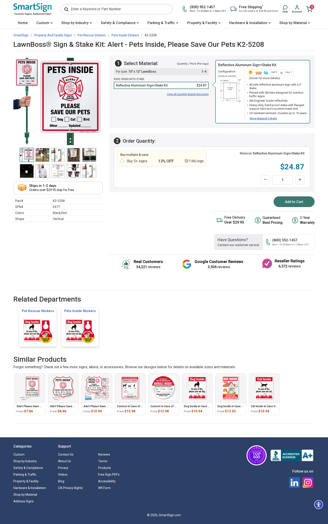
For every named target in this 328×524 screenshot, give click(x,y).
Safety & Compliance (118, 23)
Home (23, 23)
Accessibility (107, 481)
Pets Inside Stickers (80, 311)
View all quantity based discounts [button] (188, 94)
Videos (63, 474)
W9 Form (104, 488)
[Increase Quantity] (299, 179)
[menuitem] (22, 23)
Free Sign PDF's (109, 474)
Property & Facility (202, 23)
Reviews (104, 454)
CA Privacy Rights (70, 488)
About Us (64, 461)
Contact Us (65, 454)
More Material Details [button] (263, 118)
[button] (285, 9)
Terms (102, 461)
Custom (42, 23)
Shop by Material (293, 23)
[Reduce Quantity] (265, 179)
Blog (61, 481)
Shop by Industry (75, 23)
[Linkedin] (294, 482)
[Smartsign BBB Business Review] (291, 455)
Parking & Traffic (161, 23)
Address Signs (23, 501)
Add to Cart (294, 202)
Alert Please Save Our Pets (34, 406)
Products (104, 468)
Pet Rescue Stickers (38, 311)
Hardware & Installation (248, 23)
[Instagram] (308, 482)
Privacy (63, 468)
